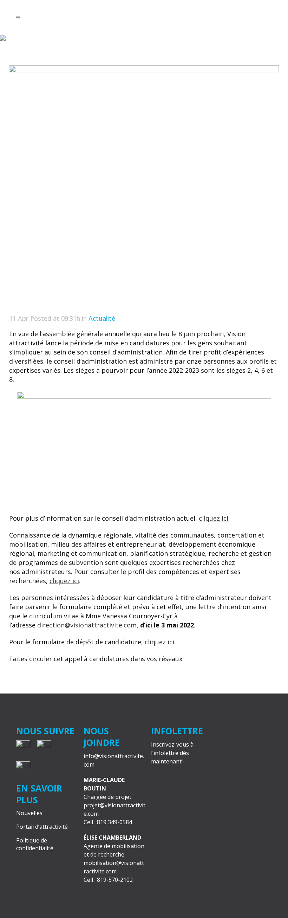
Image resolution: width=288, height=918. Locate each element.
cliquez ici (64, 581)
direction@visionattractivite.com (87, 625)
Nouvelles (29, 813)
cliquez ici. (214, 518)
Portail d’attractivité (42, 827)
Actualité (102, 318)
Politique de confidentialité (34, 844)
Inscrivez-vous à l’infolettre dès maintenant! (172, 753)
